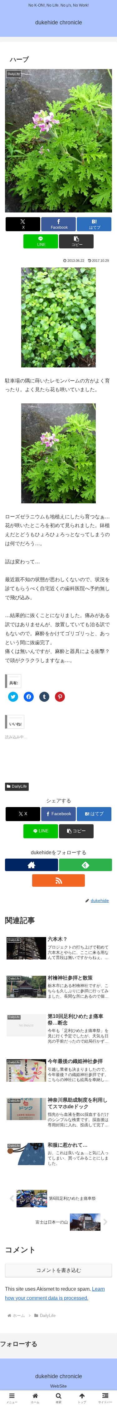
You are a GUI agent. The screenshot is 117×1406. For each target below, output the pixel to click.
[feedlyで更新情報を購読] (85, 865)
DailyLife (19, 786)
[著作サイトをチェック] (31, 865)
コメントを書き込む (58, 1270)
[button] (58, 140)
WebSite (58, 1386)
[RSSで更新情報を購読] (58, 880)
